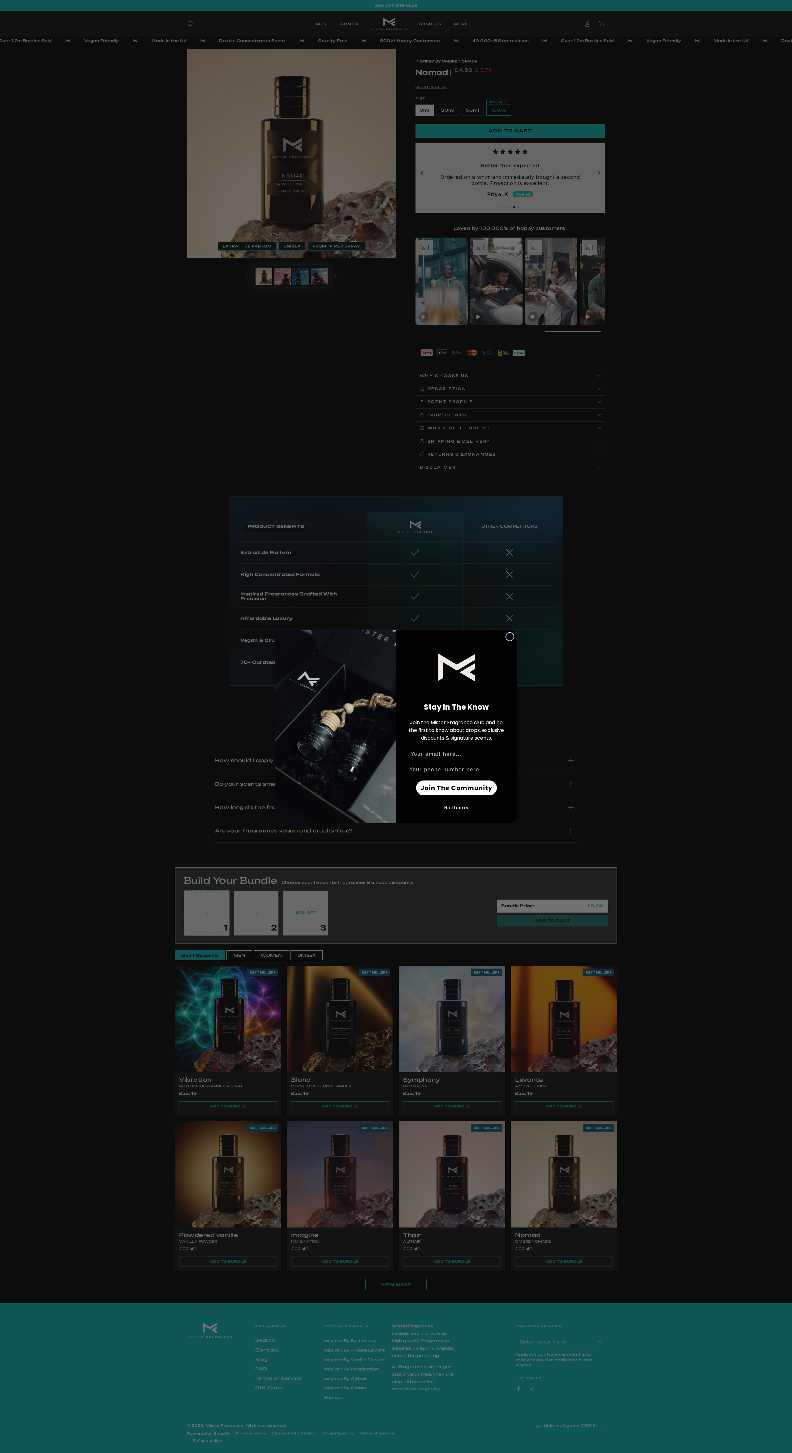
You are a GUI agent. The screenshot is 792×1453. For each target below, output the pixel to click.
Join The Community (456, 788)
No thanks (456, 808)
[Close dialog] (510, 636)
